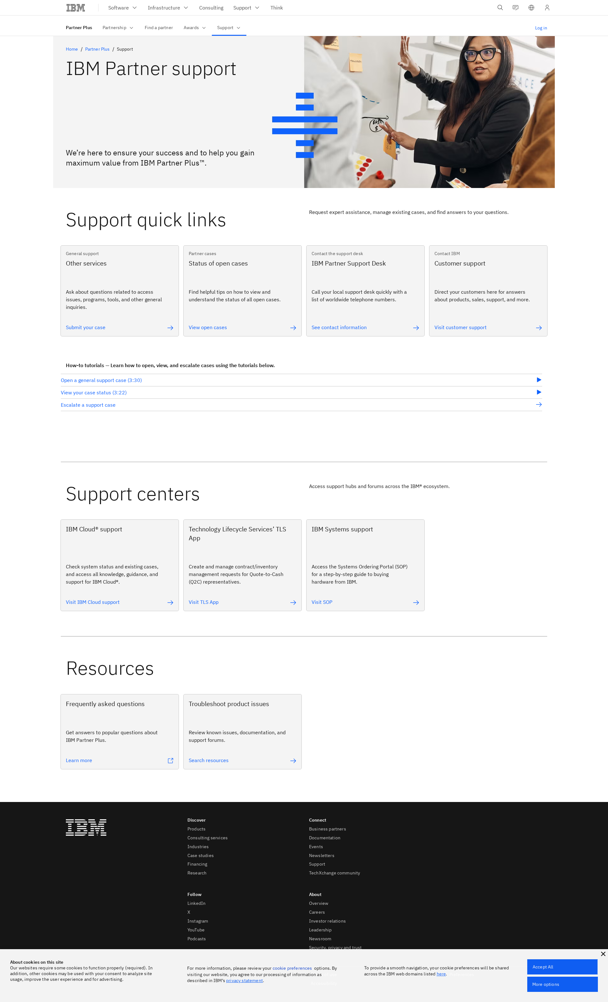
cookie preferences (292, 968)
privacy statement (244, 980)
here (441, 974)
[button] (531, 7)
